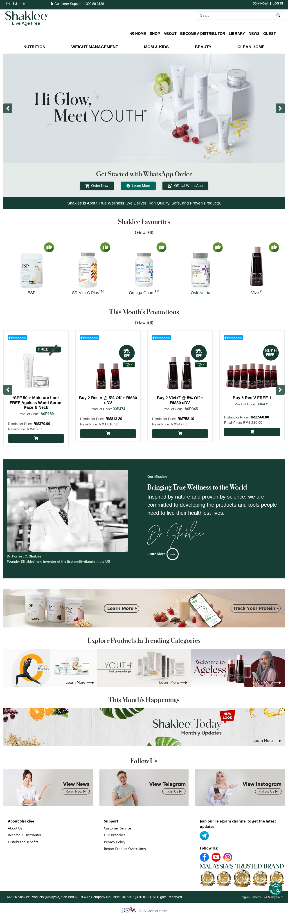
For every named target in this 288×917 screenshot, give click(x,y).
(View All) (144, 232)
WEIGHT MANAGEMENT (94, 47)
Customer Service (117, 828)
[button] (7, 108)
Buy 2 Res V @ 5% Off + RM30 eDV (108, 400)
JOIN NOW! (260, 3)
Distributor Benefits (23, 842)
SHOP (155, 34)
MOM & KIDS (156, 47)
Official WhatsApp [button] (188, 186)
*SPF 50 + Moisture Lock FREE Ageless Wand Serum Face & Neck (36, 403)
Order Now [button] (99, 186)
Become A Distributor (24, 835)
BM (14, 3)
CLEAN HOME (251, 47)
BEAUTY (203, 47)
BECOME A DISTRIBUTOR (202, 34)
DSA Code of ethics (153, 911)
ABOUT (170, 34)
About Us (15, 828)
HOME (140, 34)
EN (8, 3)
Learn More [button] (141, 186)
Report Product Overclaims (125, 848)
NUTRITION (34, 47)
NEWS (254, 34)
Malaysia (274, 897)
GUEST (269, 34)
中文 (22, 3)
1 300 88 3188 (93, 4)
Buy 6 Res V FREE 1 (252, 398)
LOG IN (278, 3)
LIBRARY (237, 34)
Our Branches (114, 835)
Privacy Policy (114, 842)
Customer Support (67, 4)
